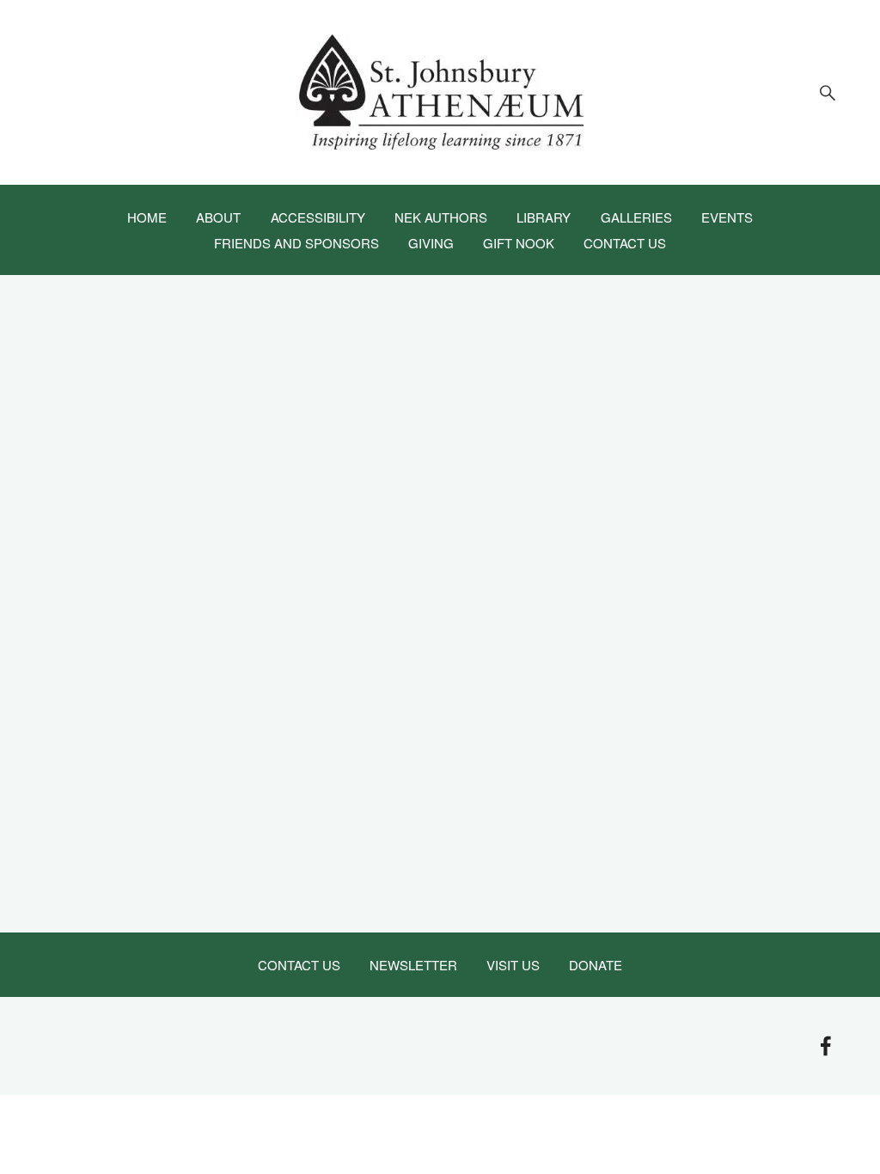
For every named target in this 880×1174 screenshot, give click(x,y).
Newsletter (413, 963)
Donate (595, 963)
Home (147, 215)
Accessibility (318, 215)
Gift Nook (518, 241)
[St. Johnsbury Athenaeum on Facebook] (826, 1046)
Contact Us (625, 241)
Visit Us (513, 963)
